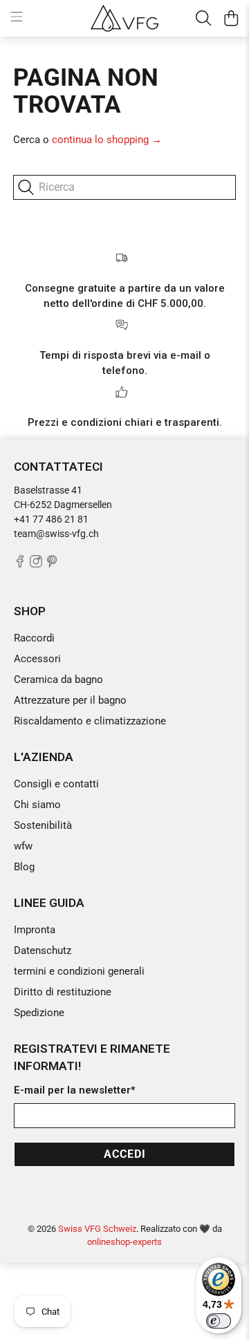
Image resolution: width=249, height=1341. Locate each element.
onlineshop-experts (124, 1242)
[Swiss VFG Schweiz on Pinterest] (52, 564)
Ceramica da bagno (58, 679)
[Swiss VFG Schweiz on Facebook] (20, 564)
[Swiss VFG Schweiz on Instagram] (36, 564)
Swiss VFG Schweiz (97, 1228)
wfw (23, 846)
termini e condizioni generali (79, 971)
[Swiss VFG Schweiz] (124, 18)
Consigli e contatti (56, 784)
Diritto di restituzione (62, 992)
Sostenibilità (43, 825)
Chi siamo (37, 804)
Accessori (37, 659)
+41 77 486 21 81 (51, 519)
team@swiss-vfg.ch (56, 533)
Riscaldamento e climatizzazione (90, 721)
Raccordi (34, 638)
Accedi (125, 1154)
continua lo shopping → (107, 139)
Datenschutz (42, 950)
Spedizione (39, 1012)
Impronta (34, 929)
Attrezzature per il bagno (70, 700)
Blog (24, 867)
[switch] (218, 1321)
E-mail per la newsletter (75, 1090)
